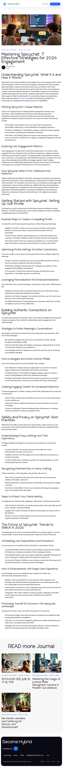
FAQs (22, 755)
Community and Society (9, 50)
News (16, 755)
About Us (42, 761)
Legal (58, 761)
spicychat (23, 98)
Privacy (48, 761)
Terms (53, 761)
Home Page (7, 755)
